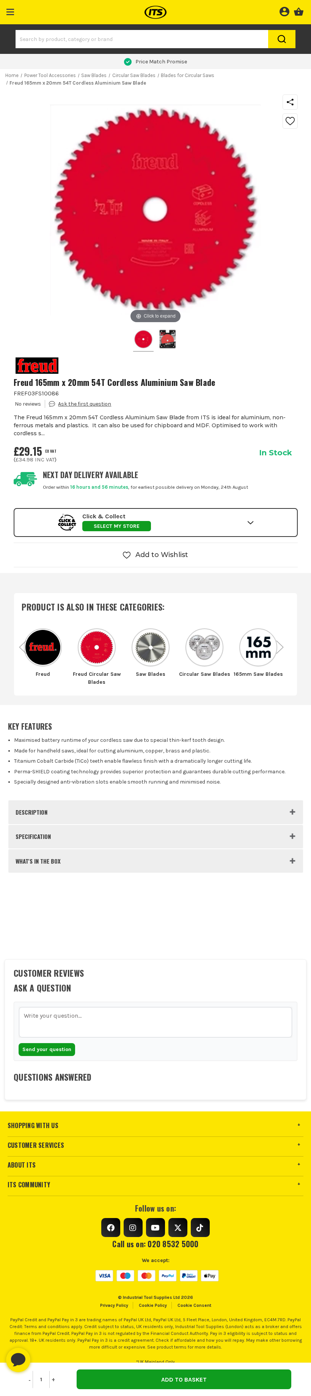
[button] (10, 10)
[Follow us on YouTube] (155, 1227)
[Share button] (290, 102)
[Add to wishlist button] (290, 121)
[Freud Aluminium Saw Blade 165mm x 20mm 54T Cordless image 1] (167, 340)
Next (280, 643)
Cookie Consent (194, 1305)
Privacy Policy (114, 1305)
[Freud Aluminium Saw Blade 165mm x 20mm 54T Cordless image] (143, 340)
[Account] (284, 10)
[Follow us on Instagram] (133, 1227)
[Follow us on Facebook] (110, 1227)
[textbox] (155, 1022)
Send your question (46, 1049)
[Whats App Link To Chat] (42, 1356)
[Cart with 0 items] (298, 10)
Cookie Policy (153, 1305)
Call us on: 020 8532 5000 (155, 1244)
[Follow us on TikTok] (200, 1227)
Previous (23, 643)
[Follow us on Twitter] (177, 1227)
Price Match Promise (161, 61)
